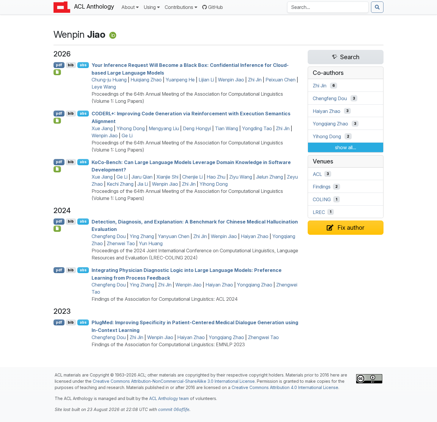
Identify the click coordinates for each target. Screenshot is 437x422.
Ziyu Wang (240, 177)
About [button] (128, 7)
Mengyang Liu (164, 128)
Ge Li (127, 135)
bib (71, 65)
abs (83, 65)
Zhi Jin (255, 80)
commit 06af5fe (173, 409)
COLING (322, 199)
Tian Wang (226, 128)
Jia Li (142, 184)
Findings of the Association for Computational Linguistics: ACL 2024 (165, 299)
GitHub (215, 7)
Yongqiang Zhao (254, 285)
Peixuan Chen (280, 80)
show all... (345, 147)
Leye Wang (104, 87)
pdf (59, 65)
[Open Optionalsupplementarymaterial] (57, 229)
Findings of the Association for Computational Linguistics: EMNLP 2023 (168, 344)
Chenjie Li (192, 177)
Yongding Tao (257, 128)
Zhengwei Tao (263, 337)
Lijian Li (206, 80)
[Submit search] (377, 7)
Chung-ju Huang (109, 80)
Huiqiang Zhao (146, 80)
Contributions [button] (179, 7)
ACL (317, 174)
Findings (322, 187)
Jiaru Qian (142, 177)
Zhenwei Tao (121, 243)
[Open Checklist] (57, 72)
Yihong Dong (131, 128)
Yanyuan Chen (173, 236)
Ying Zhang (142, 236)
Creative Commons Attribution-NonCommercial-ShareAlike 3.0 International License (174, 381)
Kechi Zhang (120, 184)
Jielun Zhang (269, 177)
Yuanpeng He (180, 80)
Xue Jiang (102, 128)
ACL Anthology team (169, 398)
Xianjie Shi (167, 177)
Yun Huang (151, 243)
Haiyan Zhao (254, 236)
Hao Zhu (216, 177)
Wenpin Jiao (231, 80)
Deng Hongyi (197, 128)
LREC (319, 212)
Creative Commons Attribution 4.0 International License (285, 387)
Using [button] (150, 7)
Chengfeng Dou (109, 236)
